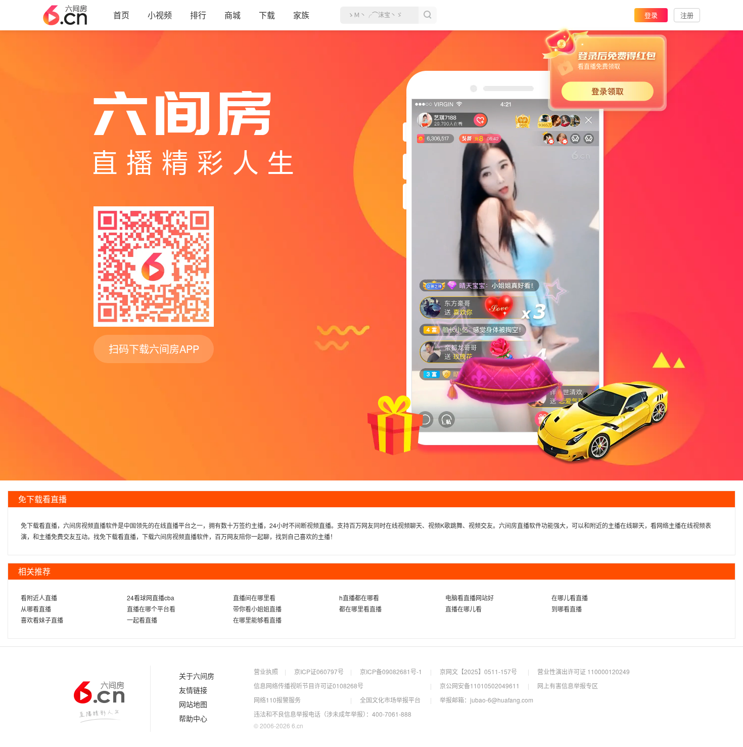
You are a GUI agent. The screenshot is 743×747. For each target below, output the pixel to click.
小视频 (160, 15)
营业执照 (266, 671)
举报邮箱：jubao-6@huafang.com (486, 699)
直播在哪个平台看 (151, 608)
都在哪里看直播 (360, 608)
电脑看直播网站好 (469, 597)
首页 (121, 15)
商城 (232, 15)
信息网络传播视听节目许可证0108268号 (308, 685)
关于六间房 (196, 676)
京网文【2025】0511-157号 (478, 671)
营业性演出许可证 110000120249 (583, 671)
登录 (651, 15)
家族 (301, 15)
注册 (686, 15)
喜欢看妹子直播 (42, 620)
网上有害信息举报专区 (567, 685)
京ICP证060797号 (319, 671)
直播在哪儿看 (463, 608)
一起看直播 (142, 620)
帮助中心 (193, 719)
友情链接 (193, 690)
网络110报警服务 (277, 699)
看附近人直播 (39, 597)
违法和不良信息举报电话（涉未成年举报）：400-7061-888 (332, 714)
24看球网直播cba (150, 597)
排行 (198, 15)
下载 (267, 15)
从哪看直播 (36, 608)
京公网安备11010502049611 (480, 685)
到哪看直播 (566, 608)
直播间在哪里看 (254, 597)
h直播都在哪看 (359, 597)
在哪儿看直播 (569, 597)
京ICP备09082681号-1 (391, 671)
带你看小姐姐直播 (257, 608)
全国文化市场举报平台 (390, 699)
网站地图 (193, 704)
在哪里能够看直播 (257, 620)
